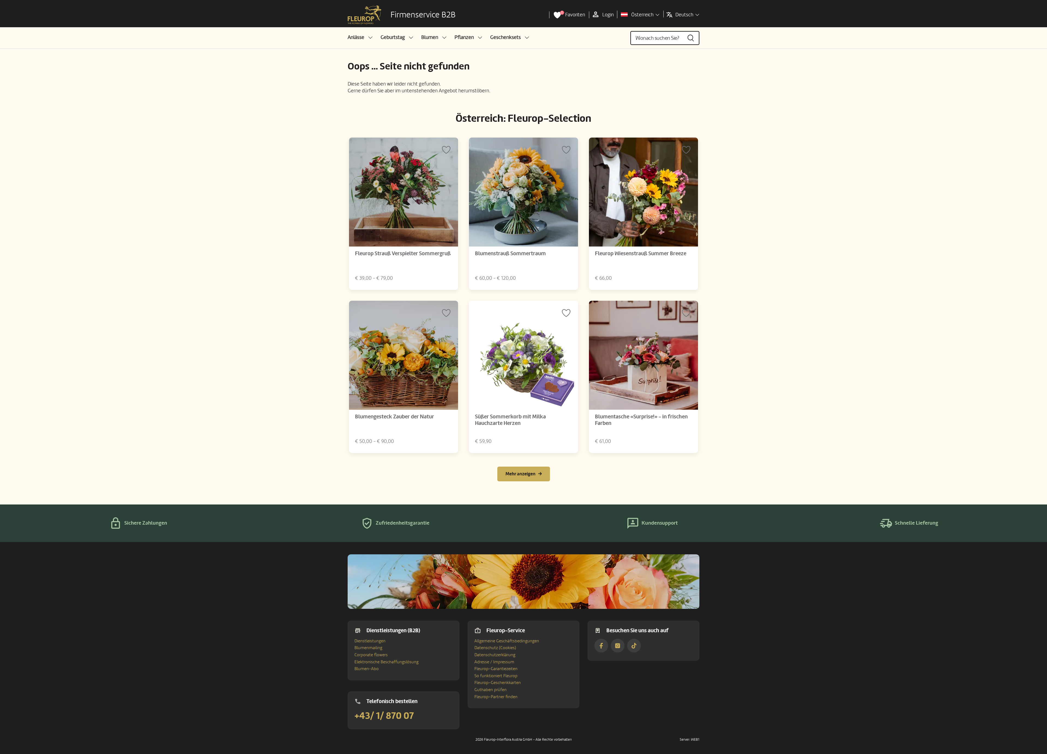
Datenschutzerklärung (494, 654)
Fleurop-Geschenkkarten (497, 682)
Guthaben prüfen (490, 689)
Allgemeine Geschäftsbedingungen (506, 641)
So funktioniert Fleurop (496, 675)
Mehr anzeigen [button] (520, 474)
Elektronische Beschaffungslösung (386, 661)
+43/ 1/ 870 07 (384, 716)
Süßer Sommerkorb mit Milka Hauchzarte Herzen (510, 420)
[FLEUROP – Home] (364, 15)
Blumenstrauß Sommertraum (510, 253)
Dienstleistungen (370, 641)
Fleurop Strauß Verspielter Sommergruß (403, 253)
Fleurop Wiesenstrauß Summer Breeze (640, 253)
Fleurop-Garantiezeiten (496, 668)
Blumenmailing (368, 647)
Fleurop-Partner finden (496, 696)
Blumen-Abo (366, 668)
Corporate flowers (371, 654)
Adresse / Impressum (494, 661)
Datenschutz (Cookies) (495, 647)
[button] (360, 37)
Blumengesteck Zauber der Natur (394, 417)
